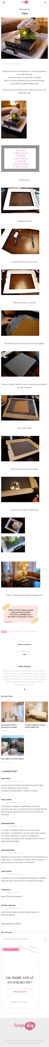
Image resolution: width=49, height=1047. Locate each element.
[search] (45, 2)
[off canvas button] (3, 2)
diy (10, 631)
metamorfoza (17, 631)
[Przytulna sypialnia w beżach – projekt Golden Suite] (36, 711)
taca (25, 631)
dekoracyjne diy (25, 9)
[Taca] (24, 38)
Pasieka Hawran (34, 1043)
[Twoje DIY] (24, 1026)
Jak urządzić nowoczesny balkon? (12, 759)
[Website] (25, 689)
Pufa (24, 654)
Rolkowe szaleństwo (24, 644)
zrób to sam (32, 631)
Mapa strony (23, 1043)
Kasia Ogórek (6, 64)
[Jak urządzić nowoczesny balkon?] (12, 745)
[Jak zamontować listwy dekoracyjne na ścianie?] (12, 711)
